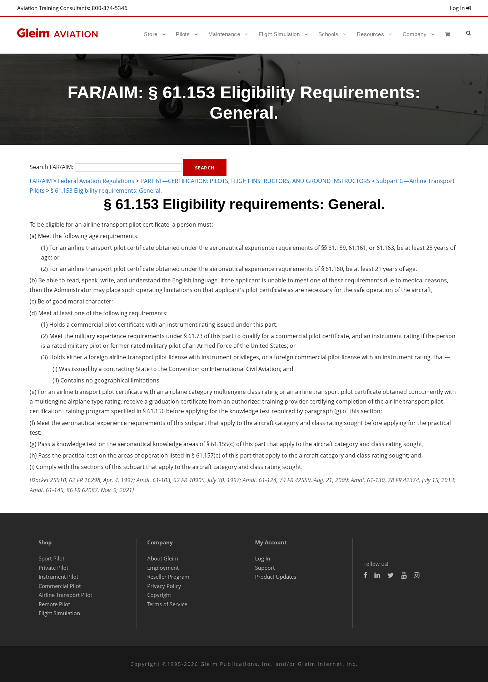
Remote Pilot (54, 604)
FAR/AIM (41, 181)
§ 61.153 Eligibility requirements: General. (106, 190)
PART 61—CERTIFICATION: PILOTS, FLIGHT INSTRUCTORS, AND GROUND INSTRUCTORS (255, 181)
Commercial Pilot (60, 585)
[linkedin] (377, 575)
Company (415, 34)
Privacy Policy (164, 585)
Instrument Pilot (58, 576)
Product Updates (275, 576)
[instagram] (416, 575)
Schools (328, 34)
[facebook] (365, 575)
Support (265, 567)
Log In (262, 558)
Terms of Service (167, 604)
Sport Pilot (51, 558)
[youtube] (404, 575)
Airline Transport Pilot (65, 594)
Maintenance (224, 34)
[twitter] (390, 575)
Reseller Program (168, 576)
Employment (163, 567)
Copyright (159, 594)
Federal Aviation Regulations (96, 181)
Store (151, 34)
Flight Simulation (279, 34)
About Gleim (162, 558)
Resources (370, 34)
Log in (458, 7)
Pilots (183, 34)
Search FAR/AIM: (51, 167)
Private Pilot (53, 567)
